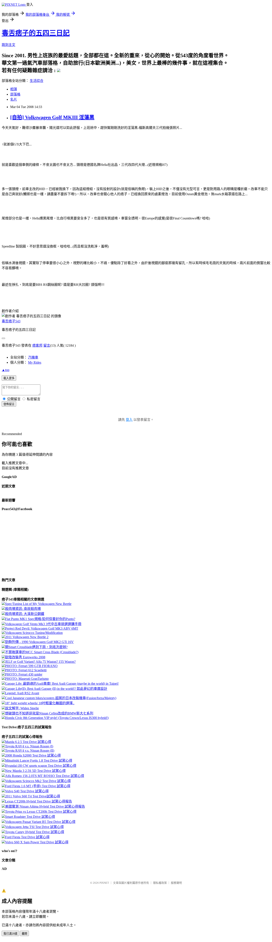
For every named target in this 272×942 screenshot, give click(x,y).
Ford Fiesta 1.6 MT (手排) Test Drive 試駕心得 (37, 786)
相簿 (13, 89)
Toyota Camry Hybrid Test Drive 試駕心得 (34, 832)
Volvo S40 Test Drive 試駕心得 (27, 791)
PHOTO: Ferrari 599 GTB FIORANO (31, 666)
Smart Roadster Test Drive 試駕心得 (30, 816)
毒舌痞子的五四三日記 (36, 33)
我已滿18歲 (10, 933)
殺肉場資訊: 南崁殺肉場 (23, 608)
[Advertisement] (36, 172)
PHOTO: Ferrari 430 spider (23, 674)
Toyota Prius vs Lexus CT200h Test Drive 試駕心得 (40, 811)
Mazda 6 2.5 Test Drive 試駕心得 (28, 742)
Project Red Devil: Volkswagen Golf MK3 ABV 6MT (41, 628)
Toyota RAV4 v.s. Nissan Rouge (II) (29, 750)
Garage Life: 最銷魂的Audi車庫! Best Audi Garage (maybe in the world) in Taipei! (62, 683)
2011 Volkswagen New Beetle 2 (26, 637)
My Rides (34, 362)
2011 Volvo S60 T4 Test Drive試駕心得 (32, 796)
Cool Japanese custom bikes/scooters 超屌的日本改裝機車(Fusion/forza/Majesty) (60, 698)
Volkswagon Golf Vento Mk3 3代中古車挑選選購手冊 (43, 624)
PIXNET (104, 882)
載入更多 (8, 378)
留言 (46, 345)
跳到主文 (8, 45)
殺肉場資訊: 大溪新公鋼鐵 (24, 614)
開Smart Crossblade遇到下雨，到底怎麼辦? (36, 647)
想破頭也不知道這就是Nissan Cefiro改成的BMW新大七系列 (49, 713)
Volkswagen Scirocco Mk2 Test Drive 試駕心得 (38, 781)
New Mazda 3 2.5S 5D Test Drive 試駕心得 (35, 771)
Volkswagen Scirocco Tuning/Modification (34, 633)
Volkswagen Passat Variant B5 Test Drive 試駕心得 (40, 822)
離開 (24, 933)
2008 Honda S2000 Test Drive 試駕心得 (33, 755)
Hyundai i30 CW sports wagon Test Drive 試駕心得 (40, 765)
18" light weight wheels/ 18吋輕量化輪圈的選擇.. (39, 703)
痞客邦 (37, 345)
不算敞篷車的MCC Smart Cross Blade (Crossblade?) (41, 652)
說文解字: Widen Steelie (22, 708)
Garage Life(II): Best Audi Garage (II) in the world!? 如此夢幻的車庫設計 (56, 688)
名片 (13, 99)
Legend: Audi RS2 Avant (22, 693)
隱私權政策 (160, 882)
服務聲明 (176, 882)
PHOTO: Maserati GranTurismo (27, 678)
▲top (5, 370)
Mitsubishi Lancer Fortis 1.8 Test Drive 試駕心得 (38, 760)
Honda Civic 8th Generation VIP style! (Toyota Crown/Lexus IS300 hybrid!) (57, 718)
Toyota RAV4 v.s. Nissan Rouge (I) (29, 746)
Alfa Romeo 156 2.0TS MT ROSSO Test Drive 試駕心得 (44, 776)
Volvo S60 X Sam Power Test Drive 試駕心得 (36, 842)
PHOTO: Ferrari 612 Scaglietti (26, 670)
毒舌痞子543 (11, 321)
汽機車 (33, 357)
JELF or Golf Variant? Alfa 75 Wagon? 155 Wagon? (40, 661)
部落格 (15, 94)
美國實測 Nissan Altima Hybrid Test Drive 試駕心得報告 (45, 806)
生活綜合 (36, 81)
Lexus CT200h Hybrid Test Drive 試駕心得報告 (38, 801)
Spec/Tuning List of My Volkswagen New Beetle (38, 604)
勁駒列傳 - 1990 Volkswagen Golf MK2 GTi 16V (39, 642)
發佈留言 (8, 404)
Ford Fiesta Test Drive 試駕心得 (27, 837)
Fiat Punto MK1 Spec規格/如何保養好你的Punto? (40, 619)
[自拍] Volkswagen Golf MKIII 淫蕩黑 (52, 117)
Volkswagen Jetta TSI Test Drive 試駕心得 (34, 827)
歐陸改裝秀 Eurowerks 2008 (25, 657)
